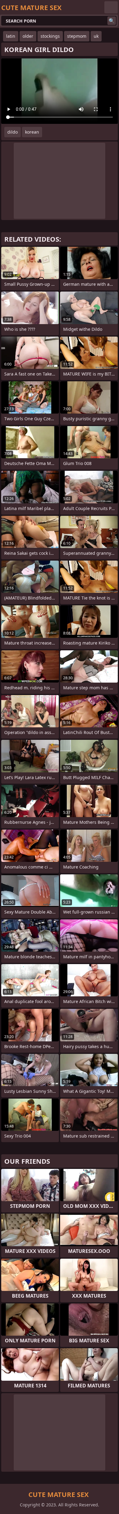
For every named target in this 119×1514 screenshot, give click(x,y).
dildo (12, 132)
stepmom (76, 36)
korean (32, 132)
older (28, 36)
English (111, 7)
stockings (50, 36)
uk (96, 36)
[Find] (111, 20)
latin (10, 36)
